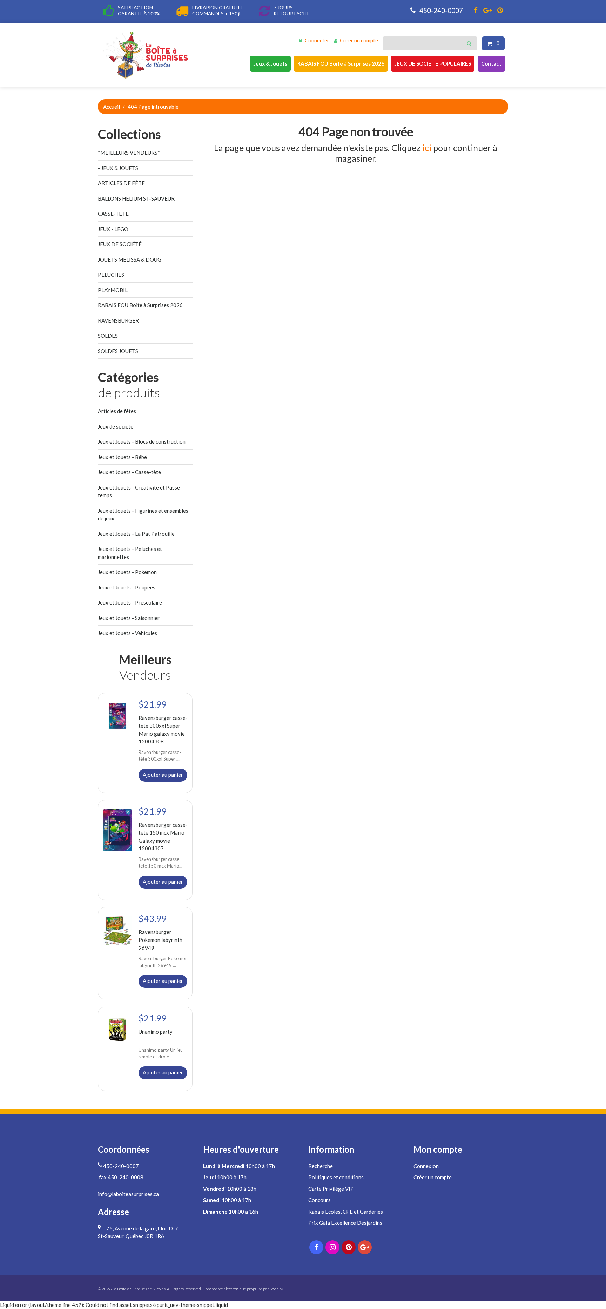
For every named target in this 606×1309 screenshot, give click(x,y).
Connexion (426, 1166)
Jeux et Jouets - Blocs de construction (142, 441)
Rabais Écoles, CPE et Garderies (345, 1211)
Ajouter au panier (163, 774)
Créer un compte (359, 40)
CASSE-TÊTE (113, 213)
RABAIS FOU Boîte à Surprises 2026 (340, 63)
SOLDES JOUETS (118, 351)
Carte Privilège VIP (331, 1189)
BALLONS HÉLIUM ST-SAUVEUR (136, 198)
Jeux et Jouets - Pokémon (127, 572)
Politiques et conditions (336, 1177)
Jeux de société (115, 426)
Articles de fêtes (117, 411)
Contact (491, 63)
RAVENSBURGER (118, 320)
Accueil (111, 106)
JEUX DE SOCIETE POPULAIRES (433, 63)
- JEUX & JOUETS (118, 168)
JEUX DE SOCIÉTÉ (120, 244)
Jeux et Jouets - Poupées (126, 587)
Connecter (317, 40)
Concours (319, 1200)
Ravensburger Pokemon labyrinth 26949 (160, 940)
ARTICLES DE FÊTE (121, 183)
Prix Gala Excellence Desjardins (345, 1223)
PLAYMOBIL (113, 290)
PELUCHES (111, 274)
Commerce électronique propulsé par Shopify (242, 1288)
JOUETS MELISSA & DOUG (129, 259)
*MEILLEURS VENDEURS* (129, 152)
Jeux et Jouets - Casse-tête (129, 472)
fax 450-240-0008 (120, 1177)
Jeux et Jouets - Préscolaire (130, 602)
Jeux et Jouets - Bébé (122, 457)
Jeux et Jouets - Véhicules (127, 633)
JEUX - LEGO (113, 229)
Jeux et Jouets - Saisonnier (129, 618)
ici (426, 147)
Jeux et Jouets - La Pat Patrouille (136, 534)
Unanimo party (156, 1031)
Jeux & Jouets (270, 63)
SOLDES (108, 335)
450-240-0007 (440, 10)
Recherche (320, 1166)
